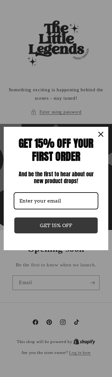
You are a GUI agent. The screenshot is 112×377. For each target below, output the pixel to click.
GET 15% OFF (56, 225)
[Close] (100, 134)
